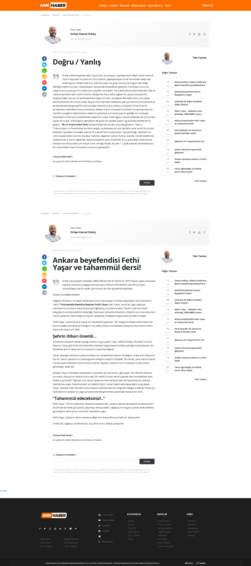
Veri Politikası (46, 546)
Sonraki (3, 490)
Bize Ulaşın (107, 541)
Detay (190, 563)
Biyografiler (193, 528)
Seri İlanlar (162, 539)
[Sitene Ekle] (77, 528)
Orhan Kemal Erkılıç (70, 15)
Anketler (191, 524)
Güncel (113, 5)
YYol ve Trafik (164, 524)
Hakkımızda (45, 539)
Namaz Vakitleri (165, 528)
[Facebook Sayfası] (41, 528)
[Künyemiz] (100, 536)
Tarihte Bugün (164, 531)
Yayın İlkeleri (45, 542)
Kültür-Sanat (139, 5)
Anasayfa (45, 15)
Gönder (147, 182)
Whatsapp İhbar (71, 542)
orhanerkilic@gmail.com (81, 39)
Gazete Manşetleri (166, 546)
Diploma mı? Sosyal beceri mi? (190, 141)
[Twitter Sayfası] (46, 528)
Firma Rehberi (164, 542)
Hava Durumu (164, 520)
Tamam (201, 563)
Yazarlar (56, 15)
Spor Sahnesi (155, 5)
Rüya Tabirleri (194, 531)
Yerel (167, 5)
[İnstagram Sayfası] (51, 528)
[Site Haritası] (72, 528)
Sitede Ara (192, 520)
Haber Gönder (70, 546)
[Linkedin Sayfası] (61, 528)
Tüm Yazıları (200, 57)
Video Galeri (108, 520)
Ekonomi (124, 5)
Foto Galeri (108, 514)
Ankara (103, 5)
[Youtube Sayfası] (56, 528)
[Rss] (67, 528)
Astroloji (191, 535)
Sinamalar (162, 535)
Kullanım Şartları (71, 539)
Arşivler (106, 531)
